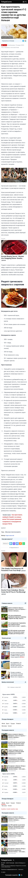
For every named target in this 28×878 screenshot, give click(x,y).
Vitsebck (18, 723)
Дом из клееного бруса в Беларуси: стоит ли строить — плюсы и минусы (17, 610)
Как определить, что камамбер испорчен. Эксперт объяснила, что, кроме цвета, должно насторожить (17, 665)
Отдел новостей (10, 535)
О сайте (3, 872)
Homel (9, 726)
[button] (23, 41)
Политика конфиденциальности (9, 869)
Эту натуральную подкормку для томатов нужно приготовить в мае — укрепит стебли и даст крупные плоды (17, 626)
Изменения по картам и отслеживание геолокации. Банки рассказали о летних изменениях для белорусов (16, 760)
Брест (7, 723)
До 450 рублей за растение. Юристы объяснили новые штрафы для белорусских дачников (16, 633)
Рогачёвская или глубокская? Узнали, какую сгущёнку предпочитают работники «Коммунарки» (18, 645)
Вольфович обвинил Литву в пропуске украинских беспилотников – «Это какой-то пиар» (17, 768)
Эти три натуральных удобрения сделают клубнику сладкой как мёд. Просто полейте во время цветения (17, 618)
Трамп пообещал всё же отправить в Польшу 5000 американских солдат (16, 751)
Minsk (3, 723)
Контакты (20, 869)
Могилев (4, 726)
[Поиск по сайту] (26, 2)
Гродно (13, 723)
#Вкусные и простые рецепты (12, 532)
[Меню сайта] (23, 2)
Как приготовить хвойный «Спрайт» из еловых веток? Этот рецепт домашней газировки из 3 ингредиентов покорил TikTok (12, 519)
